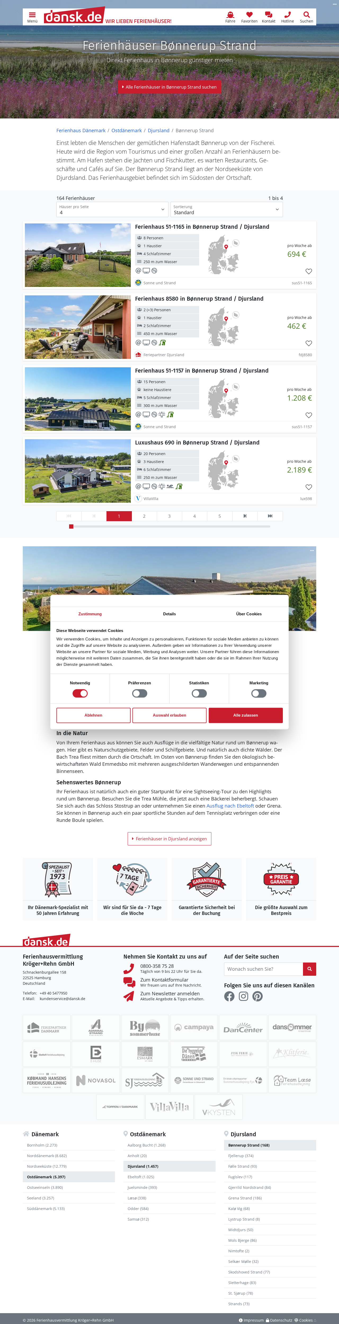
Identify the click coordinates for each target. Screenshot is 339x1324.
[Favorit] (309, 271)
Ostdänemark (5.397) (46, 1176)
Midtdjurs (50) (240, 1229)
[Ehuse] (95, 1054)
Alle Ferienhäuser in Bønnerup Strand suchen (171, 87)
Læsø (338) (137, 1198)
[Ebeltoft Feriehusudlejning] (46, 1054)
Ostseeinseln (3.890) (45, 1187)
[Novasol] (95, 1080)
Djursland (159, 130)
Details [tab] (169, 614)
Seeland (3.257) (40, 1198)
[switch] (139, 693)
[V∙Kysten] (218, 1107)
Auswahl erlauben (169, 715)
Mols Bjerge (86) (242, 1240)
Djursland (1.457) (143, 1166)
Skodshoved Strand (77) (249, 1272)
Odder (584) (138, 1208)
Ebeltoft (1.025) (141, 1176)
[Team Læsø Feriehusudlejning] (292, 1080)
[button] (32, 16)
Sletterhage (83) (242, 1282)
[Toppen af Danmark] (120, 1107)
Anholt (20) (137, 1155)
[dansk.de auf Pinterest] (257, 996)
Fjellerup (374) (240, 1155)
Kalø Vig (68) (239, 1208)
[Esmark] (145, 1054)
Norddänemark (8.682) (47, 1155)
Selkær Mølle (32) (243, 1261)
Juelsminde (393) (142, 1187)
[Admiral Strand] (95, 1027)
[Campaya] (194, 1027)
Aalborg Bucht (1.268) (147, 1145)
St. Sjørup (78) (240, 1293)
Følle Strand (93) (242, 1166)
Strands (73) (238, 1303)
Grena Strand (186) (245, 1198)
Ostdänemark (126, 130)
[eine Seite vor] (245, 516)
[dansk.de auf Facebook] (229, 996)
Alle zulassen (245, 715)
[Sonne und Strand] (194, 1080)
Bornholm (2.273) (42, 1145)
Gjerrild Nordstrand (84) (249, 1187)
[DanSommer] (292, 1027)
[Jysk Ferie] (242, 1054)
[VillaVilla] (169, 1107)
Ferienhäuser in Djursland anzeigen (171, 839)
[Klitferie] (292, 1054)
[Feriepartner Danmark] (46, 1027)
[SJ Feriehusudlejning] (145, 1080)
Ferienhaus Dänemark (80, 130)
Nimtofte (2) (238, 1250)
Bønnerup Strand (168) (249, 1145)
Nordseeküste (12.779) (46, 1166)
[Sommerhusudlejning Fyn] (242, 1080)
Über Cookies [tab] (249, 614)
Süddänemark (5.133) (46, 1208)
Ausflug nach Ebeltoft (230, 806)
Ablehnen (93, 715)
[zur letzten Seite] (270, 516)
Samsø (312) (138, 1219)
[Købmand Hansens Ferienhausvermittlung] (46, 1080)
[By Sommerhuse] (145, 1027)
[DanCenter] (242, 1027)
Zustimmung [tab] (90, 614)
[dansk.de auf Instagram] (243, 996)
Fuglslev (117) (240, 1176)
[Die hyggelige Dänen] (194, 1054)
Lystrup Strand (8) (244, 1219)
